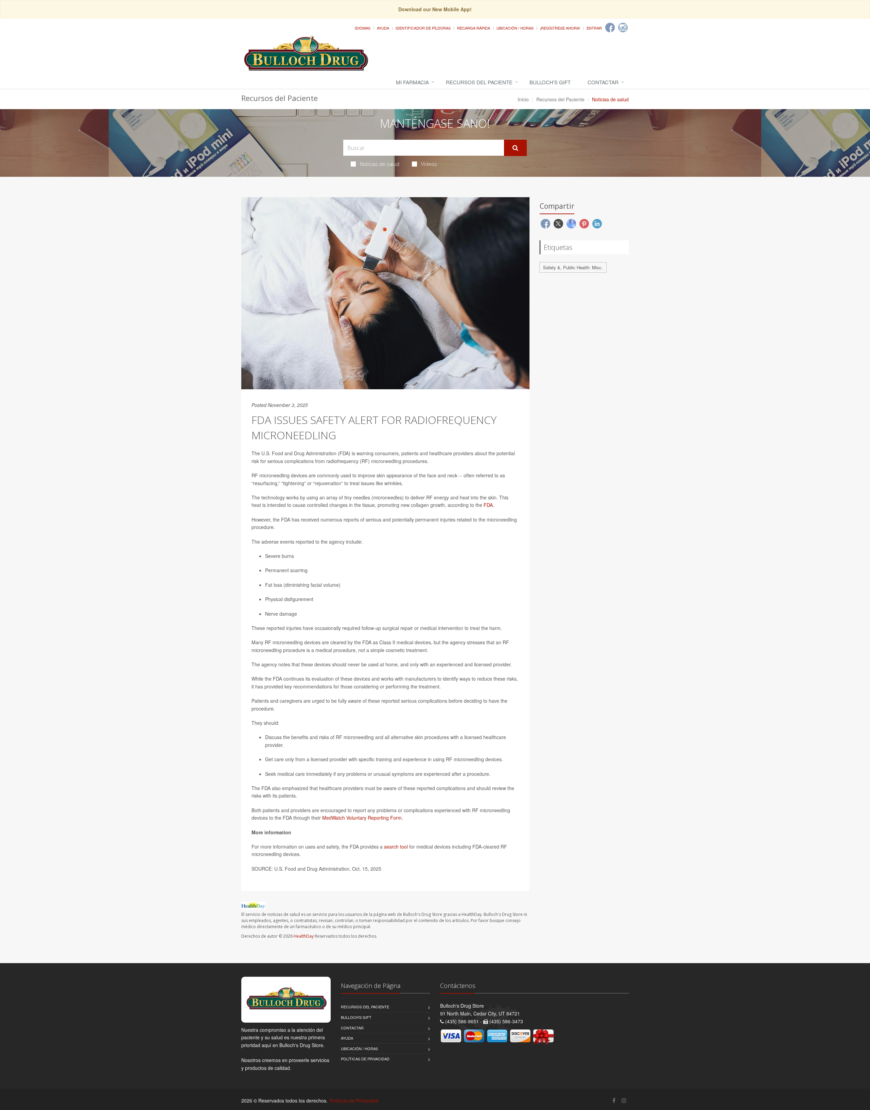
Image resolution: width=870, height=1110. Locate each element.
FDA (488, 504)
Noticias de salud (379, 163)
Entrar (594, 28)
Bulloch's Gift (550, 82)
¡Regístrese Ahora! (560, 28)
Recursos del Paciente (479, 82)
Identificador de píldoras (423, 28)
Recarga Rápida (473, 28)
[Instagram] (623, 27)
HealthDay (304, 936)
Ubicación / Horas (515, 28)
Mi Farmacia (412, 82)
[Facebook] (610, 27)
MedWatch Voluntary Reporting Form (362, 817)
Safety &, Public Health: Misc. (573, 267)
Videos (429, 163)
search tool (396, 846)
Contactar (603, 82)
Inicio (523, 99)
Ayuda (383, 28)
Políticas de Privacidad (365, 1058)
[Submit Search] (515, 148)
